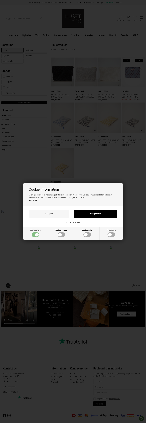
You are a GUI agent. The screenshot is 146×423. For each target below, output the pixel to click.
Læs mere (33, 200)
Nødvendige (35, 230)
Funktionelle (87, 230)
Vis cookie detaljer (73, 222)
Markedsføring (61, 230)
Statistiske (111, 230)
